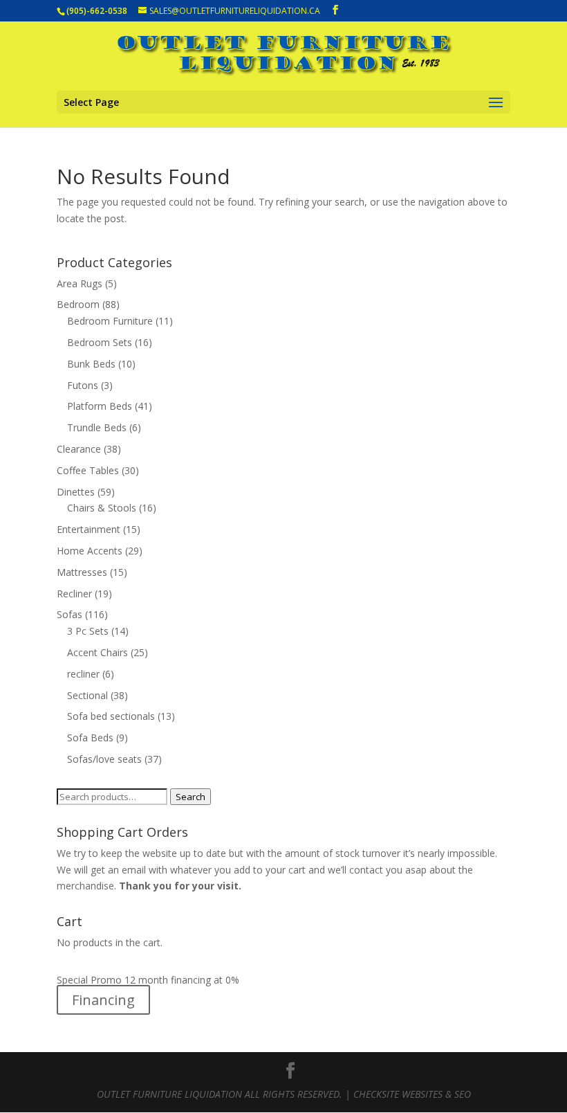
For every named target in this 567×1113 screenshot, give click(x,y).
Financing (103, 999)
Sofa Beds (90, 737)
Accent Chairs (97, 652)
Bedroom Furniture (110, 320)
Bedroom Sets (99, 342)
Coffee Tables (88, 470)
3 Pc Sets (88, 630)
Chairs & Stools (101, 507)
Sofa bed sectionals (111, 716)
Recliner (74, 593)
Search (190, 796)
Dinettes (76, 491)
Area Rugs (79, 283)
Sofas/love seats (104, 759)
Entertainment (88, 529)
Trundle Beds (97, 427)
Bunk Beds (91, 363)
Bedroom (78, 304)
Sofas (69, 614)
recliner (83, 673)
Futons (82, 385)
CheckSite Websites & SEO (412, 1094)
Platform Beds (99, 406)
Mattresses (82, 572)
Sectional (87, 695)
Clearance (79, 448)
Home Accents (89, 550)
